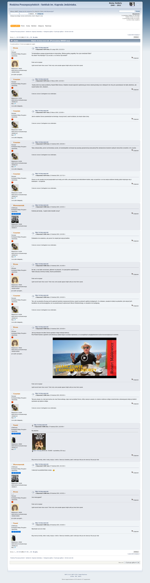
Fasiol (15, 425)
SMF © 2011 (74, 574)
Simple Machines (82, 574)
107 (25, 37)
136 (31, 37)
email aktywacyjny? (48, 11)
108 (27, 37)
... (15, 37)
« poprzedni (130, 34)
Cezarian (16, 79)
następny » (137, 34)
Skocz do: (121, 562)
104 (17, 37)
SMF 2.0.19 (67, 574)
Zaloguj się (21, 11)
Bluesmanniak (18, 205)
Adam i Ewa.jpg (37, 450)
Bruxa (15, 48)
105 (20, 37)
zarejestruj (29, 11)
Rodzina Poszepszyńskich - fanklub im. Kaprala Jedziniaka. (43, 4)
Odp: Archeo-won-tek (41, 47)
